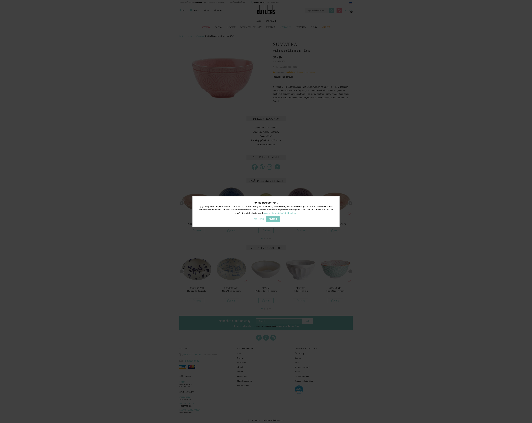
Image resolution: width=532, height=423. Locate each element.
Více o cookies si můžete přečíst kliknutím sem (280, 213)
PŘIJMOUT (273, 219)
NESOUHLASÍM (258, 219)
